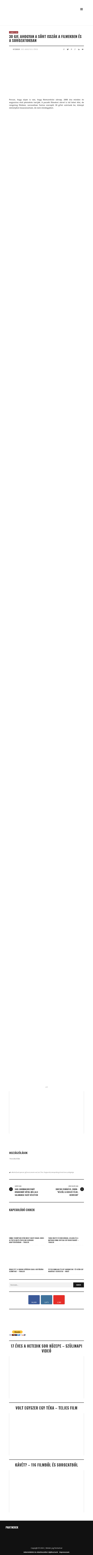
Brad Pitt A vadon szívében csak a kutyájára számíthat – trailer (26, 1270)
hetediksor (16, 49)
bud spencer (20, 1172)
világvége (71, 1172)
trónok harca (63, 1172)
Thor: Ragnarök (45, 1172)
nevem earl (34, 1172)
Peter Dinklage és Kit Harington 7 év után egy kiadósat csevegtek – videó (65, 1270)
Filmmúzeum (14, 32)
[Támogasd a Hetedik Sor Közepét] (46, 22)
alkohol (13, 1172)
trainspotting (55, 1172)
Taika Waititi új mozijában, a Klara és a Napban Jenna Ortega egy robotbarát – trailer (63, 1240)
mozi (28, 1172)
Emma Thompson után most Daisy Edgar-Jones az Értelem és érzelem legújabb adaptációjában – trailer (26, 1240)
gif (26, 1172)
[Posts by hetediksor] (10, 49)
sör (39, 1172)
